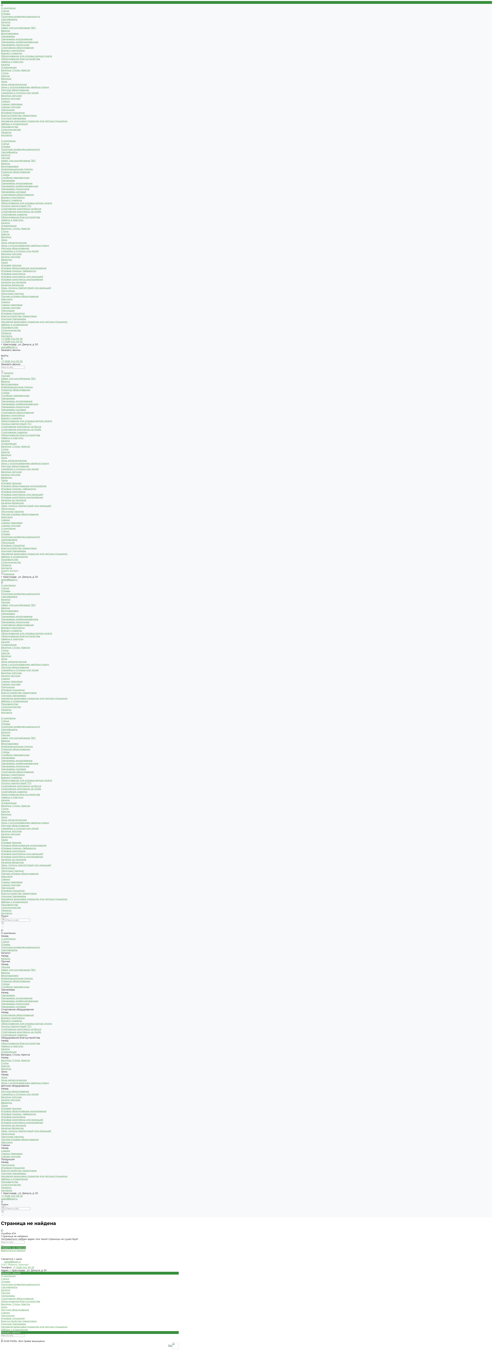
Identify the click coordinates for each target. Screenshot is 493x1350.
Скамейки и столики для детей (20, 92)
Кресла (5, 76)
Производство (9, 327)
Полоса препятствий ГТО (16, 206)
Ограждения (9, 67)
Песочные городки (12, 293)
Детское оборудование (15, 90)
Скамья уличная (11, 107)
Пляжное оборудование (15, 172)
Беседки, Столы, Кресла (15, 70)
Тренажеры (8, 36)
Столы (5, 73)
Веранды (6, 259)
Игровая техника (11, 265)
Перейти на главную (13, 1247)
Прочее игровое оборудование (20, 296)
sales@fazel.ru (9, 347)
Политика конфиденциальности (20, 16)
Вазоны (5, 30)
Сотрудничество (11, 330)
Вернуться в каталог (13, 1250)
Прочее (5, 25)
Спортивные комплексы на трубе (21, 211)
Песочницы (8, 290)
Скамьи (5, 101)
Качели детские (10, 98)
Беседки (6, 78)
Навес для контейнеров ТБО (18, 27)
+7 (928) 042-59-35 (12, 1196)
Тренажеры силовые (13, 191)
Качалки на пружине (13, 282)
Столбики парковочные (15, 177)
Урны (4, 81)
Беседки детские (11, 95)
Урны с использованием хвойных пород (25, 87)
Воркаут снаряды (11, 53)
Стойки (5, 174)
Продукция (8, 310)
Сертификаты (9, 19)
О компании (8, 141)
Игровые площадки (13, 112)
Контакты (6, 336)
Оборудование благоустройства (20, 59)
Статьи (5, 11)
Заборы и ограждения (14, 124)
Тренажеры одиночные (15, 44)
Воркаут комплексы (13, 50)
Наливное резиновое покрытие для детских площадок (34, 121)
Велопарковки (9, 33)
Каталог (6, 155)
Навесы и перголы (12, 61)
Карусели (7, 299)
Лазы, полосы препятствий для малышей (26, 288)
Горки (4, 262)
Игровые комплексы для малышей (22, 276)
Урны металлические (14, 84)
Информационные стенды (17, 169)
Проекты (6, 333)
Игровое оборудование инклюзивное (23, 268)
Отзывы (5, 13)
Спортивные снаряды (14, 214)
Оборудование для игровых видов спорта (26, 56)
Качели (5, 64)
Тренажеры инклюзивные (16, 39)
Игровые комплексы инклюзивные (22, 279)
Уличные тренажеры (13, 118)
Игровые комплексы (13, 273)
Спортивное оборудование (17, 47)
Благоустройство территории (19, 115)
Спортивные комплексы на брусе (21, 208)
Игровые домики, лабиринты (18, 271)
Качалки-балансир (12, 285)
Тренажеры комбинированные (19, 42)
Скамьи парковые (11, 104)
